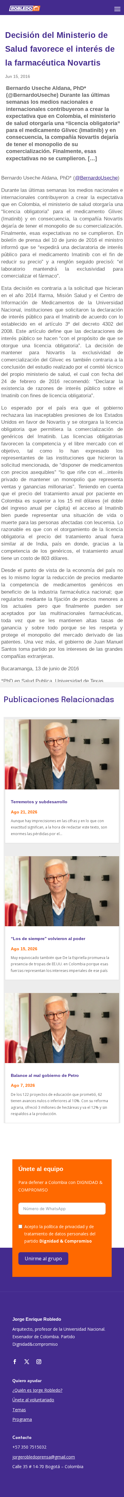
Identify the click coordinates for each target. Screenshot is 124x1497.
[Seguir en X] (27, 1361)
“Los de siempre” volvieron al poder (48, 938)
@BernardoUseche (96, 178)
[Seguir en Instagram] (39, 1361)
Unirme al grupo (43, 1258)
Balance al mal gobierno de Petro (45, 1075)
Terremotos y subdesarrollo (39, 801)
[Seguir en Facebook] (15, 1361)
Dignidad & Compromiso (65, 1241)
